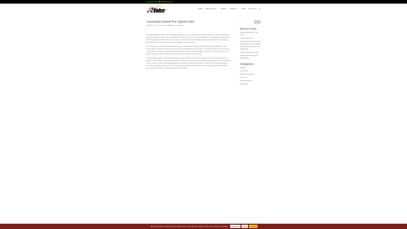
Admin (150, 25)
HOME (200, 9)
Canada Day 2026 (246, 38)
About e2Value (210, 9)
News (243, 9)
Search (257, 22)
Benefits (224, 9)
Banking (243, 67)
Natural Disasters (246, 81)
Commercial (244, 71)
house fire (188, 35)
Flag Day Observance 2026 (249, 52)
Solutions (233, 9)
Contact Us (252, 9)
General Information (247, 74)
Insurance (243, 77)
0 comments (178, 25)
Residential (169, 25)
